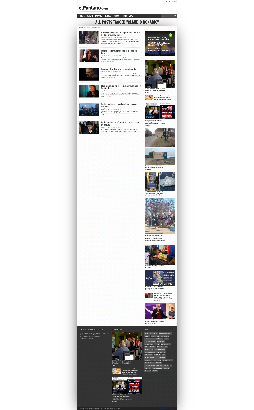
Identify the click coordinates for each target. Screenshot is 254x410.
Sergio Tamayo (149, 344)
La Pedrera (152, 347)
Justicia (165, 360)
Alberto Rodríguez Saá (151, 333)
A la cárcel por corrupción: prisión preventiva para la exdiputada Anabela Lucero (162, 97)
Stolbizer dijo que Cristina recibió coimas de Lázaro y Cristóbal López (121, 87)
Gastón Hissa (148, 355)
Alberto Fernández (160, 349)
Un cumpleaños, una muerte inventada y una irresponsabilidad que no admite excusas (155, 123)
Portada (82, 16)
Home (81, 27)
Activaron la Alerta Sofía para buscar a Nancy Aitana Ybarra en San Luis (155, 288)
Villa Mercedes (165, 336)
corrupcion (157, 360)
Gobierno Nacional (150, 352)
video (146, 347)
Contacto (171, 408)
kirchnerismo (161, 357)
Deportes (117, 16)
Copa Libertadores (162, 347)
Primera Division (149, 363)
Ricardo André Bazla (150, 357)
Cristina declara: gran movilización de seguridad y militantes (119, 105)
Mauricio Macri (149, 339)
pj (170, 365)
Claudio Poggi (155, 336)
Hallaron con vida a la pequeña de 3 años (154, 266)
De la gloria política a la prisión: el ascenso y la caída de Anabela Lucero (155, 90)
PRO (146, 371)
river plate (157, 355)
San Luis (90, 16)
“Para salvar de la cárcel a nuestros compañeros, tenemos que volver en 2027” (154, 321)
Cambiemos (148, 368)
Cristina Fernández (150, 341)
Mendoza (155, 371)
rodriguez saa (149, 349)
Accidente (166, 368)
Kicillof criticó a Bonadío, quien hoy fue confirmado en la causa (120, 123)
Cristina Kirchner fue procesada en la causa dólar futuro (119, 51)
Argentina (158, 363)
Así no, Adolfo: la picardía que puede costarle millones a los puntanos (154, 167)
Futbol (166, 339)
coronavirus (160, 341)
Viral (131, 16)
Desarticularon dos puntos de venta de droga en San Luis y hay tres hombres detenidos (154, 193)
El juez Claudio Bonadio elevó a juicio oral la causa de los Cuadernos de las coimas (120, 33)
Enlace (166, 408)
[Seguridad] (160, 55)
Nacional (108, 16)
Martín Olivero (161, 352)
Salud (170, 360)
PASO (163, 355)
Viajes (125, 16)
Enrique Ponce (159, 339)
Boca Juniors (148, 360)
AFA (150, 371)
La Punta (157, 344)
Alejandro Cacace (157, 368)
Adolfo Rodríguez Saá (165, 333)
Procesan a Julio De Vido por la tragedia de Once (119, 69)
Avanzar (166, 365)
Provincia (98, 16)
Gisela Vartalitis (166, 344)
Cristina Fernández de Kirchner (153, 365)
